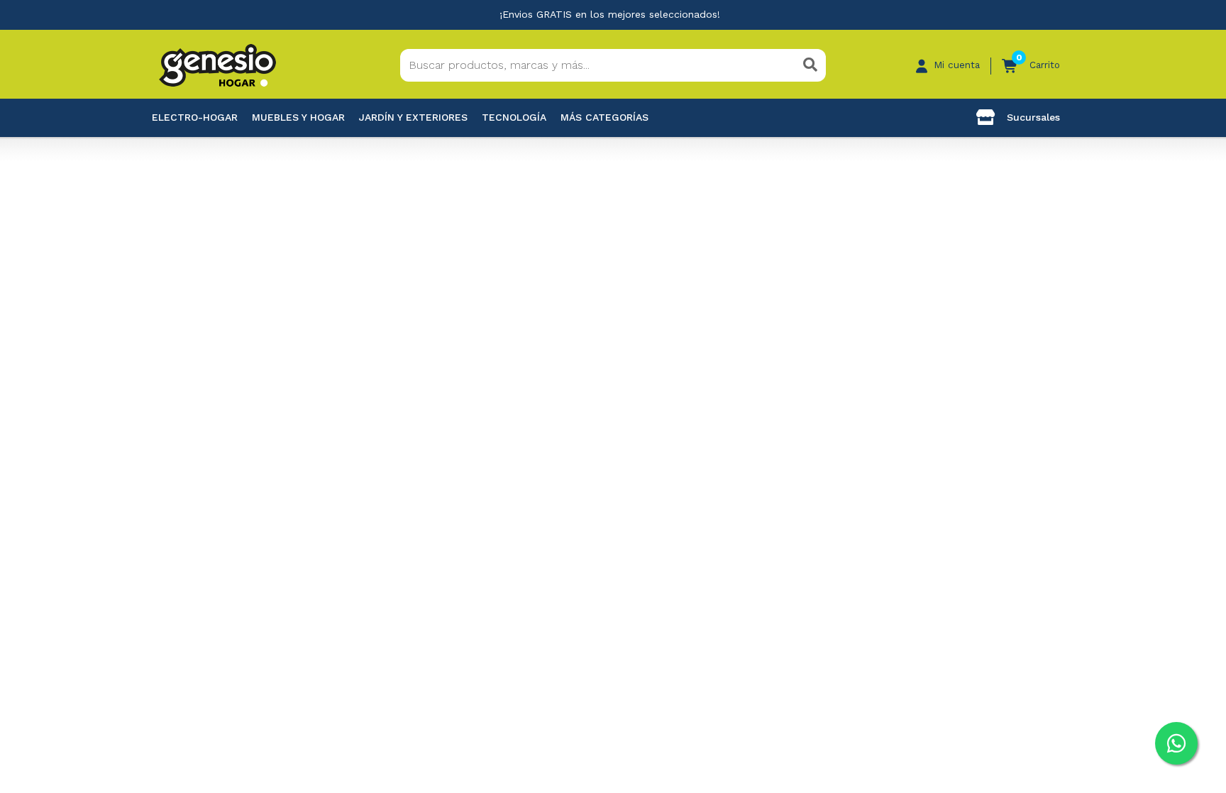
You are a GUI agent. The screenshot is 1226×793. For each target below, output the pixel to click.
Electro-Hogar (195, 117)
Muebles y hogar (298, 117)
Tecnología (514, 117)
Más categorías (604, 117)
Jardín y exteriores (413, 117)
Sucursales (1031, 117)
